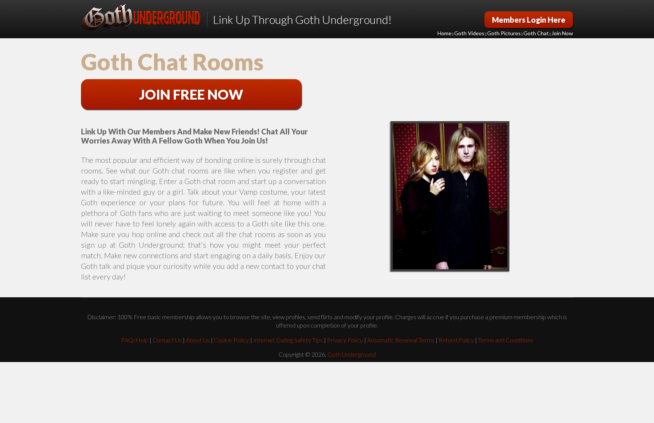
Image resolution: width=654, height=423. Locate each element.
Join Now (562, 33)
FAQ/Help (134, 339)
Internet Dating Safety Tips (288, 339)
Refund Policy (456, 339)
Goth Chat (536, 33)
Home (445, 33)
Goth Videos (469, 33)
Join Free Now (191, 94)
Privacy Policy (345, 339)
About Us (198, 339)
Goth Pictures (504, 33)
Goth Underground (351, 354)
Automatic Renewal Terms (400, 339)
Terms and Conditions (505, 339)
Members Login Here (528, 19)
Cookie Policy (231, 339)
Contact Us (167, 339)
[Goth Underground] (141, 18)
